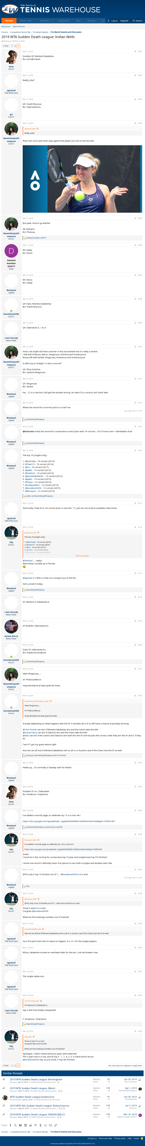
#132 (140, 995)
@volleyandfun (32, 485)
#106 (140, 245)
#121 (140, 669)
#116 (140, 527)
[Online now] (11, 311)
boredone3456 (16, 1099)
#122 (140, 695)
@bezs (26, 735)
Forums (9, 20)
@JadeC (28, 470)
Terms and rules (105, 1138)
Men (78, 20)
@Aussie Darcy (30, 732)
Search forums (19, 26)
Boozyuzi (7, 41)
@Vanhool (30, 473)
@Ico (27, 467)
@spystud (27, 577)
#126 (140, 834)
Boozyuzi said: (30, 532)
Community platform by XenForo (72, 1143)
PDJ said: (28, 1037)
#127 (140, 869)
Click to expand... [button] (82, 555)
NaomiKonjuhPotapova (128, 1090)
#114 (140, 450)
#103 (140, 99)
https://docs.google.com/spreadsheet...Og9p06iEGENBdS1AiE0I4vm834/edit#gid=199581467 (69, 821)
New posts (5, 26)
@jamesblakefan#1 (34, 476)
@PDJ (25, 874)
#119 (140, 621)
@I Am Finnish (30, 729)
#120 (140, 645)
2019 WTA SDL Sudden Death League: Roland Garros (39, 1105)
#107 (140, 275)
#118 (140, 597)
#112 (140, 402)
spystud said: (30, 128)
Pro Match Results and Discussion (42, 1082)
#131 (140, 971)
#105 (140, 218)
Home (136, 1138)
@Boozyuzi (30, 363)
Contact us (92, 1138)
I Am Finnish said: (31, 1001)
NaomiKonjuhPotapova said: (36, 701)
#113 (140, 426)
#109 (140, 323)
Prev (6, 46)
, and (46, 755)
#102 (140, 75)
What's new (25, 20)
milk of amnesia (130, 1082)
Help (130, 1138)
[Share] (135, 51)
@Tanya (29, 482)
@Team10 (30, 464)
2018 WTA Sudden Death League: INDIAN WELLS (37, 1114)
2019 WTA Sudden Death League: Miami (32, 1088)
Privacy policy (120, 1138)
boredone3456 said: (32, 929)
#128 (140, 893)
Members (44, 20)
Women (91, 20)
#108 (140, 299)
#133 (140, 1031)
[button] (34, 20)
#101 (140, 51)
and (39, 496)
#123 (140, 762)
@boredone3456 (33, 488)
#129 (140, 923)
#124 (140, 786)
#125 (140, 810)
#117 (140, 573)
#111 (140, 379)
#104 (140, 123)
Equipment (63, 20)
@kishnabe (28, 431)
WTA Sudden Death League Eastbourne (32, 1096)
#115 (140, 503)
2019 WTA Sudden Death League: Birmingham (36, 1079)
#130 (140, 947)
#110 (140, 346)
